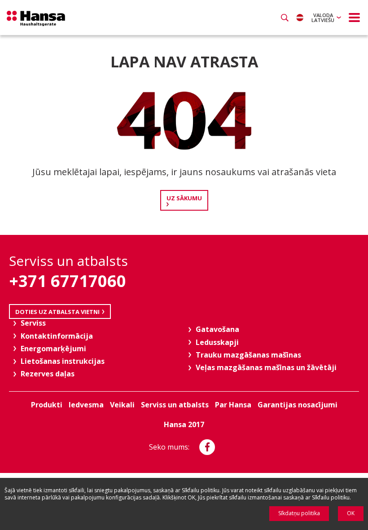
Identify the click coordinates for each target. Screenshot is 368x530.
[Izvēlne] (355, 17)
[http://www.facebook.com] (207, 447)
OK (351, 513)
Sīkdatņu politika (299, 513)
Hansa (36, 18)
